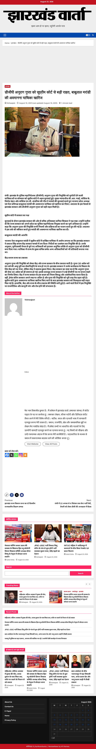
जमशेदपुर (18, 539)
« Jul (53, 738)
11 (60, 720)
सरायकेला (84, 539)
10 (54, 720)
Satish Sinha (10, 560)
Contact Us (9, 706)
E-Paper (8, 711)
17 (54, 724)
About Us (8, 702)
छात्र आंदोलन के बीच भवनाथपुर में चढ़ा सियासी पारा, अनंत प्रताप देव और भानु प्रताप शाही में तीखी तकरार (38, 634)
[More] (25, 455)
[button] (4, 35)
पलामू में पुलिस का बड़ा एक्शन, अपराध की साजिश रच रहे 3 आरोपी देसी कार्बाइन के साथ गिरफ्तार (36, 638)
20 (71, 724)
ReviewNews (53, 746)
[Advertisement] (48, 65)
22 (83, 724)
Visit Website (32, 444)
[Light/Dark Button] (88, 35)
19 (66, 724)
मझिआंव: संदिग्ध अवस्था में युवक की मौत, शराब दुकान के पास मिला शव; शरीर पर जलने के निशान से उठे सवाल (11, 596)
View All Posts (51, 444)
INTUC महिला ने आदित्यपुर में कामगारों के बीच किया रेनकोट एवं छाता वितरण (76, 548)
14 (77, 720)
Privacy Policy (10, 720)
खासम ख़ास (10, 539)
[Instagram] (21, 455)
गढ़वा (20, 591)
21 (77, 724)
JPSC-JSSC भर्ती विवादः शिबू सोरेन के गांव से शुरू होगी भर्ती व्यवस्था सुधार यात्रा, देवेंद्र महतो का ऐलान (37, 629)
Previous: (20, 503)
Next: (73, 503)
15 (83, 720)
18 (60, 724)
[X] (11, 455)
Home (7, 716)
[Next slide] (89, 584)
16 (88, 720)
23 (88, 724)
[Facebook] (7, 455)
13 (71, 720)
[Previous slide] (86, 584)
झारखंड (7, 86)
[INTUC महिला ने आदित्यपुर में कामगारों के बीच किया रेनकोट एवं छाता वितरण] (77, 533)
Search (9, 567)
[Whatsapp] (16, 455)
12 (66, 720)
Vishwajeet (11, 103)
